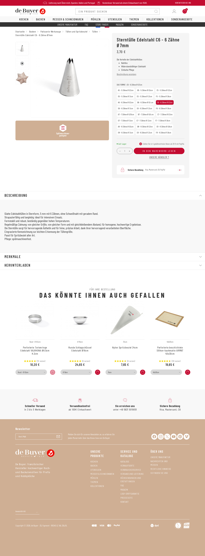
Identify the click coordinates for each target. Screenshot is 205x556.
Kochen (94, 461)
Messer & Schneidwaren (102, 473)
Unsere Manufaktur (67, 24)
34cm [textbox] (109, 372)
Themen (94, 481)
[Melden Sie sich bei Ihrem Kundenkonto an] (174, 11)
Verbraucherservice (131, 469)
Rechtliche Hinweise (161, 468)
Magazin (120, 24)
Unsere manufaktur (160, 457)
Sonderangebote (139, 24)
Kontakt (125, 501)
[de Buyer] (30, 11)
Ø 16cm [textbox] (65, 372)
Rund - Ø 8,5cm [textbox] (23, 372)
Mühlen (94, 477)
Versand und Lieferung (132, 473)
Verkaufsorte (127, 465)
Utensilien (95, 469)
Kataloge (125, 461)
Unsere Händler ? (159, 157)
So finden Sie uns (159, 472)
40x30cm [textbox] (156, 372)
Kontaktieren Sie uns (183, 3)
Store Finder (102, 24)
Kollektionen (97, 486)
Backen (94, 465)
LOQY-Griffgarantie (130, 493)
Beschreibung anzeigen (126, 74)
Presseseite (127, 497)
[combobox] (31, 372)
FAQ (86, 24)
